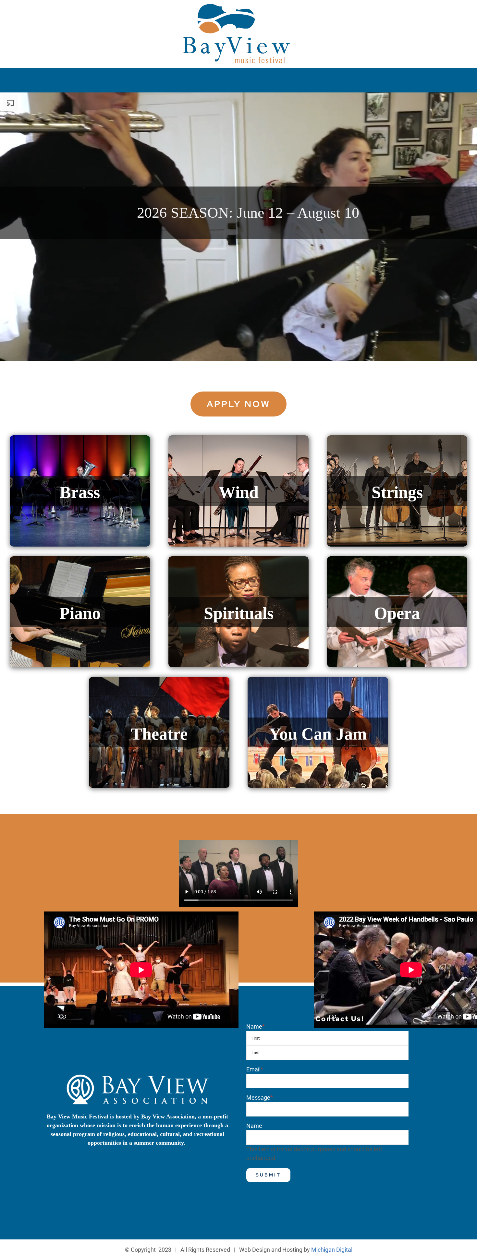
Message (259, 1097)
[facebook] (408, 13)
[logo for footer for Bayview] (137, 1075)
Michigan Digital (331, 1249)
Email (254, 1069)
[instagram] (422, 13)
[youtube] (437, 13)
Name (255, 1026)
